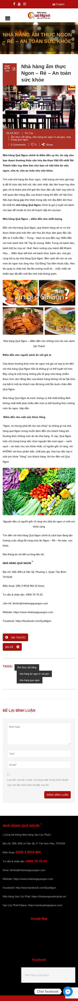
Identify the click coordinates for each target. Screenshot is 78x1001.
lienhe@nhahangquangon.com (27, 870)
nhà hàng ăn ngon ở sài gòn (48, 136)
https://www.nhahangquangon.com (33, 878)
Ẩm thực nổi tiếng (21, 136)
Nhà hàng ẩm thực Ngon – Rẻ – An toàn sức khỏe (46, 73)
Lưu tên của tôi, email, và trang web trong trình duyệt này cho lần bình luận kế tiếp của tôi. (37, 782)
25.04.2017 (12, 133)
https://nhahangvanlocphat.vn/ (49, 896)
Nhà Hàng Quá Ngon (37, 975)
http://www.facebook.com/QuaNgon (36, 887)
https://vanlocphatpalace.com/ (45, 905)
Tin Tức (29, 133)
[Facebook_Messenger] (68, 991)
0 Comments (18, 144)
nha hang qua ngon (30, 680)
